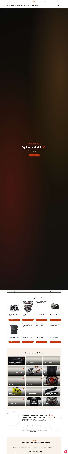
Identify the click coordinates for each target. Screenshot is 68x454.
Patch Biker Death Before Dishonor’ (27, 315)
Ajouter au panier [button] (28, 319)
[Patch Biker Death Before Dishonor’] (28, 307)
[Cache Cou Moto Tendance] (28, 329)
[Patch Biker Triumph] (41, 329)
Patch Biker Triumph (40, 337)
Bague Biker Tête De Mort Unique (13, 315)
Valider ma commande (58, 2)
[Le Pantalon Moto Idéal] (55, 329)
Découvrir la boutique (34, 155)
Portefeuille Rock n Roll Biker (14, 337)
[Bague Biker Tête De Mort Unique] (14, 307)
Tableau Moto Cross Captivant (41, 314)
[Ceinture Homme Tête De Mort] (55, 307)
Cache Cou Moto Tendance (27, 337)
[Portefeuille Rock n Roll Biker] (14, 329)
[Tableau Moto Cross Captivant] (41, 307)
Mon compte (45, 2)
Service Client (51, 2)
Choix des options (14, 319)
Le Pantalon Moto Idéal (54, 337)
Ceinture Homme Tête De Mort (55, 314)
